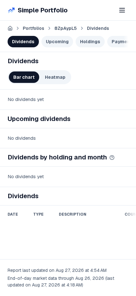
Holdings (90, 41)
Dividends (98, 28)
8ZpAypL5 (65, 28)
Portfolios (33, 28)
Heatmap (55, 77)
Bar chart (24, 77)
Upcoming (57, 41)
